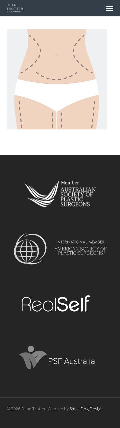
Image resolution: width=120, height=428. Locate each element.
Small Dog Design (86, 409)
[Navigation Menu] (109, 8)
